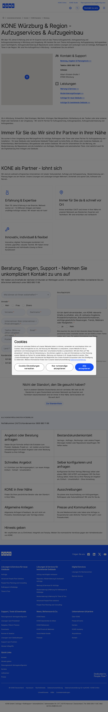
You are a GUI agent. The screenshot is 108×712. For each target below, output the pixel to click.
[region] (54, 356)
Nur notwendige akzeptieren (60, 367)
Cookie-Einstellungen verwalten (29, 367)
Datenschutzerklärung (78, 360)
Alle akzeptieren (84, 367)
